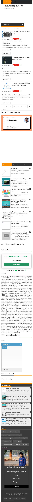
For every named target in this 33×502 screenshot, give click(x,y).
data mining (28, 291)
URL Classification (17, 329)
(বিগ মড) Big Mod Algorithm (17, 168)
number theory (6, 317)
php (21, 321)
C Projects (18, 285)
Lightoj (25, 438)
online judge (13, 318)
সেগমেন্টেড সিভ (16, 332)
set (2, 326)
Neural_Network (6, 315)
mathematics (27, 311)
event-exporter (12, 298)
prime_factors (27, 321)
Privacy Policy (22, 498)
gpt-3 (27, 302)
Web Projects (17, 441)
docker (27, 295)
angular (22, 277)
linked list (12, 310)
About (10, 498)
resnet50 (9, 324)
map (22, 311)
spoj (17, 326)
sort (12, 326)
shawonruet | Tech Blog (13, 6)
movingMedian (10, 314)
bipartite (16, 283)
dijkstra (16, 295)
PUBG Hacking (11, 323)
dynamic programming (10, 296)
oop (18, 318)
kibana (29, 307)
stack (21, 326)
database (12, 293)
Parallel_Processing (5, 321)
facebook (3, 299)
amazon (12, 277)
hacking (23, 304)
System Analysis (5, 327)
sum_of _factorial (27, 326)
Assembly (25, 444)
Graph (18, 435)
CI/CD (14, 286)
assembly (8, 279)
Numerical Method (7, 444)
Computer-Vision (25, 289)
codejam (14, 288)
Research (3, 324)
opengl (28, 318)
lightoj (3, 310)
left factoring (27, 308)
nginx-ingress (24, 315)
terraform (14, 327)
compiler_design (14, 289)
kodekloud (10, 308)
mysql (16, 314)
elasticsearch (22, 296)
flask (7, 301)
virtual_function (4, 331)
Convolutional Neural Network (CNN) (9, 291)
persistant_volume (14, 321)
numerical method (16, 317)
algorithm (4, 277)
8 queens (3, 276)
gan (29, 301)
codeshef (21, 288)
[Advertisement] (16, 21)
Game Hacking (24, 301)
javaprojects (6, 307)
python (23, 323)
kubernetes (18, 308)
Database (17, 444)
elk (27, 296)
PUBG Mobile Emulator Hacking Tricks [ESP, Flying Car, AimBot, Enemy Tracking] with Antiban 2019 (19, 233)
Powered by (10, 270)
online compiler (4, 318)
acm (8, 276)
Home (5, 498)
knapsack (3, 308)
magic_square (16, 311)
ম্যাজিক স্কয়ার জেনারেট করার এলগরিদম (18, 212)
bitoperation (23, 283)
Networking (29, 314)
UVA (20, 438)
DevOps (28, 293)
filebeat (2, 301)
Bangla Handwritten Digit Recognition (23, 280)
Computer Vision (7, 441)
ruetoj (20, 324)
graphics (17, 304)
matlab (3, 313)
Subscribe (16, 264)
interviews (24, 305)
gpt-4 (31, 302)
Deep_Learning (19, 293)
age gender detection (16, 276)
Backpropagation (4, 280)
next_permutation (15, 315)
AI (23, 276)
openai (23, 318)
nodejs (30, 315)
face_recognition (21, 298)
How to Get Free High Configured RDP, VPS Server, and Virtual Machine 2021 (19, 201)
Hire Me (16, 486)
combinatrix (3, 289)
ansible (28, 277)
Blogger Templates (20, 494)
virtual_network (13, 331)
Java (30, 305)
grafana (5, 304)
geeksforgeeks (4, 302)
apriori (2, 279)
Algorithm (5, 432)
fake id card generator (26, 299)
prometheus (4, 323)
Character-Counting (27, 285)
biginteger (27, 282)
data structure (4, 293)
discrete (21, 295)
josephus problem (21, 307)
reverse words (14, 324)
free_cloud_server (15, 301)
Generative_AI (11, 302)
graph (10, 304)
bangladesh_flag (4, 282)
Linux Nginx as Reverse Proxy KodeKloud (16, 396)
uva (25, 329)
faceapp (28, 298)
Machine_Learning (5, 311)
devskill (8, 295)
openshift (3, 320)
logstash (27, 310)
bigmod (3, 283)
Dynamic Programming (8, 435)
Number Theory (14, 432)
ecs (17, 296)
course (21, 291)
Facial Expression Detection (13, 299)
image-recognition (16, 305)
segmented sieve (26, 324)
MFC (23, 312)
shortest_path (7, 326)
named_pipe (23, 314)
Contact (15, 498)
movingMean (3, 314)
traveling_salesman (5, 329)
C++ (15, 438)
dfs (12, 295)
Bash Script (17, 282)
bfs (22, 282)
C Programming (10, 285)
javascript (13, 307)
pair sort (26, 320)
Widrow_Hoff (10, 332)
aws (22, 279)
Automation (16, 279)
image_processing (5, 305)
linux (20, 310)
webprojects (22, 331)
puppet (18, 323)
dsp (2, 296)
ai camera (28, 276)
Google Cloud (21, 302)
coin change (27, 288)
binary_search (10, 283)
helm (29, 304)
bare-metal (11, 282)
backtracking (12, 280)
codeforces (9, 288)
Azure (28, 279)
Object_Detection (26, 317)
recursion (28, 323)
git (15, 302)
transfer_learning (25, 327)
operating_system (14, 320)
